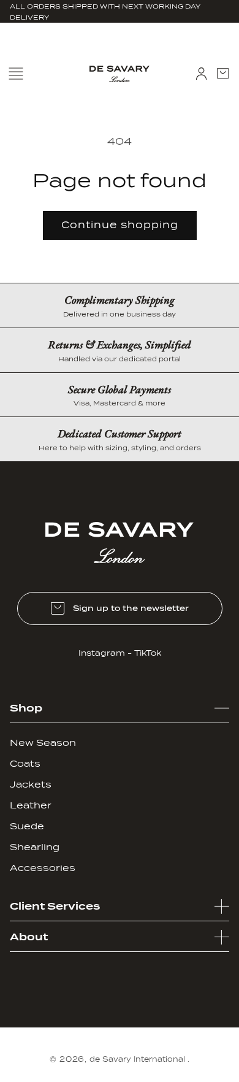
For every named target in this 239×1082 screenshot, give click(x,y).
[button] (223, 73)
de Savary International (137, 1059)
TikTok (147, 653)
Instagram (101, 653)
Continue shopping (119, 225)
